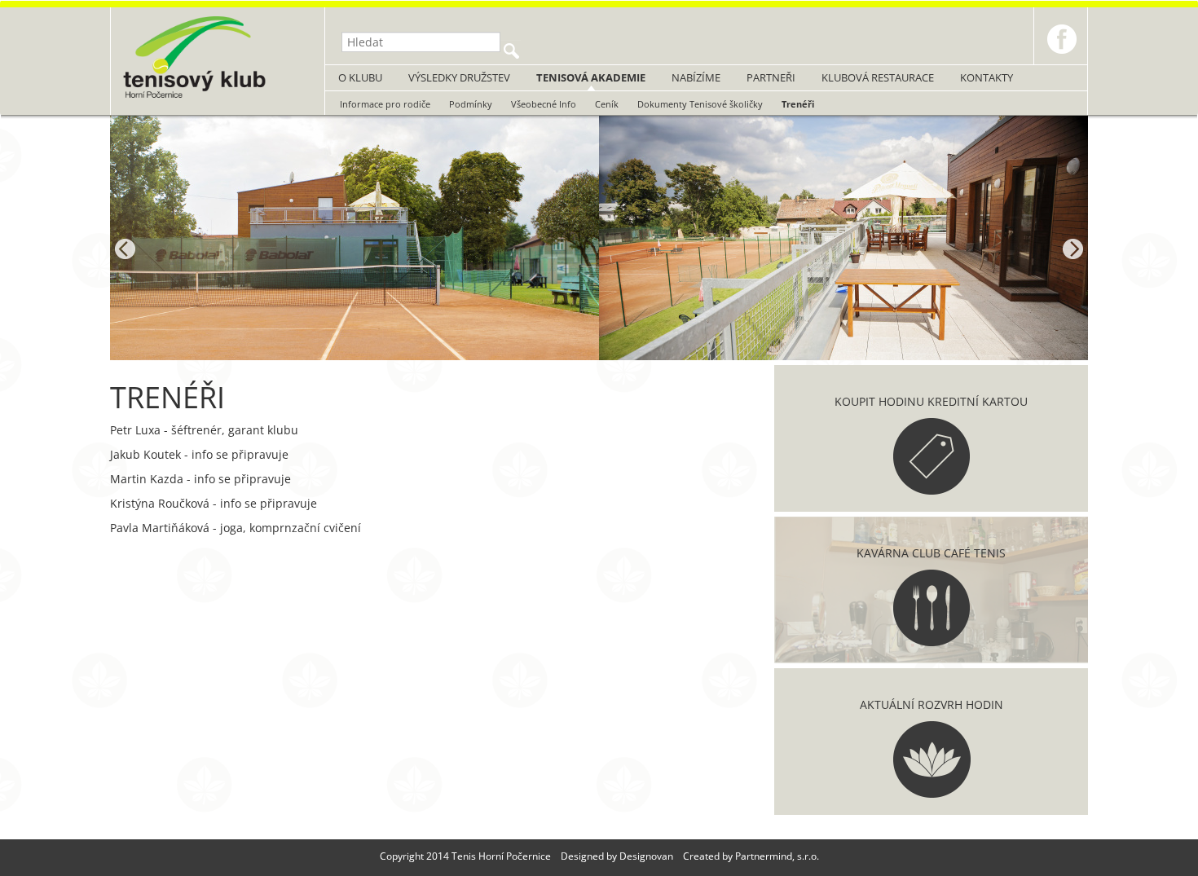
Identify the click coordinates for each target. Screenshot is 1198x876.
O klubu (360, 77)
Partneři (771, 77)
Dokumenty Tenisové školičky (700, 104)
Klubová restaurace (877, 77)
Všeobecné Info (543, 104)
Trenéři (798, 104)
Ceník (607, 104)
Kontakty (986, 77)
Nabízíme (696, 77)
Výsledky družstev (459, 77)
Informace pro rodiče (385, 104)
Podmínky (470, 104)
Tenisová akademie (590, 77)
